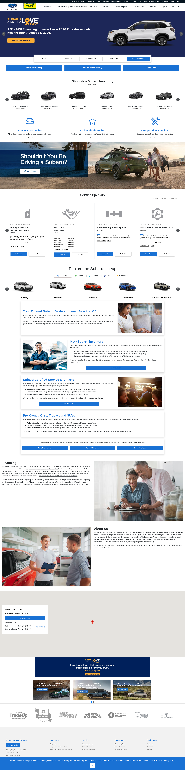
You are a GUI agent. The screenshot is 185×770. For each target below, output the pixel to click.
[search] (179, 7)
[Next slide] (93, 702)
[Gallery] (92, 34)
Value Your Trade (30, 138)
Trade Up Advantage (120, 749)
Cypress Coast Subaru (106, 532)
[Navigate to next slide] (183, 33)
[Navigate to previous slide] (1, 33)
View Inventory (116, 368)
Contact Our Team (140, 448)
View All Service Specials (159, 198)
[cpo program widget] (43, 715)
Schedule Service (172, 198)
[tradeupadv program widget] (18, 715)
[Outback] (51, 690)
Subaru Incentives (119, 747)
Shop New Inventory (56, 744)
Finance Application (120, 744)
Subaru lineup (31, 315)
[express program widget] (68, 715)
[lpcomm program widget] (142, 715)
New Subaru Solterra (77, 321)
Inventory (54, 740)
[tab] (62, 276)
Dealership (152, 740)
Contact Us (14, 745)
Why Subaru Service (88, 749)
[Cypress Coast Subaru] (22, 6)
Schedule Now (69, 403)
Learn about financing (92, 138)
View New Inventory (45, 448)
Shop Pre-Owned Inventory (58, 747)
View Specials (155, 138)
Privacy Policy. (169, 761)
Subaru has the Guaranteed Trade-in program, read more (58, 476)
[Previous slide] (91, 702)
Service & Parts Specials (89, 747)
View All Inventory (91, 84)
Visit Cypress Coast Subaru (101, 431)
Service (85, 740)
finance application (76, 473)
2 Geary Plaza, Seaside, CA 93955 (118, 545)
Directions (150, 747)
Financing (119, 740)
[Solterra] (92, 690)
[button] (92, 622)
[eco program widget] (117, 715)
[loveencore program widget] (166, 715)
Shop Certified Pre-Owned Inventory (61, 749)
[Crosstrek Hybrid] (132, 690)
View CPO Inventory (92, 448)
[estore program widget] (92, 715)
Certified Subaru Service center (45, 383)
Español (149, 749)
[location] (124, 1)
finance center (47, 484)
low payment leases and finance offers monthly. (42, 469)
